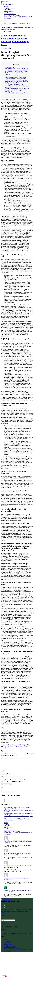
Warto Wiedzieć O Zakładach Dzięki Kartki (16, 93)
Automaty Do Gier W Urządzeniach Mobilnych (17, 88)
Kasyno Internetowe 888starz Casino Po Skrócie (17, 68)
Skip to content (4, 1)
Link (6, 94)
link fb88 (6, 878)
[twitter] (4, 801)
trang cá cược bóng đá (9, 865)
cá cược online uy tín (9, 853)
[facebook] (4, 799)
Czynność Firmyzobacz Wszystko (13, 75)
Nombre (3, 771)
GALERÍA (6, 12)
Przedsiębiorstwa (9, 67)
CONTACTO (7, 18)
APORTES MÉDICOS (10, 14)
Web (2, 777)
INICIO (6, 7)
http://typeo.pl (13, 697)
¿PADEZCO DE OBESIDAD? (12, 15)
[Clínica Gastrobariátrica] (7, 4)
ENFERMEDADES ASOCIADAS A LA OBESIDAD (18, 16)
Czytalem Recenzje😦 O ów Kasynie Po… (16, 78)
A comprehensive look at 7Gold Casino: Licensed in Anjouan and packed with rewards (17, 808)
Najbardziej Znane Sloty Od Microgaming (15, 77)
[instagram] (4, 798)
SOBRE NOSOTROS (9, 8)
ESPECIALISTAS (8, 11)
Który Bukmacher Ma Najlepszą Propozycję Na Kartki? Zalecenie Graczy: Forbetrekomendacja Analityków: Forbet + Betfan (17, 81)
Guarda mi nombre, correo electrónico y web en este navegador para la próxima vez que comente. (15, 780)
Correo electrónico (6, 774)
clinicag (3, 48)
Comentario (4, 758)
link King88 (7, 890)
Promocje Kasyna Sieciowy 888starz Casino (16, 71)
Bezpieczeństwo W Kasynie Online (14, 84)
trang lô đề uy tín (8, 841)
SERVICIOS (7, 9)
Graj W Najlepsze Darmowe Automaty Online (16, 70)
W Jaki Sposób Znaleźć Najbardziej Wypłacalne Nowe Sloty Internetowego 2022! (15, 40)
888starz (7, 48)
